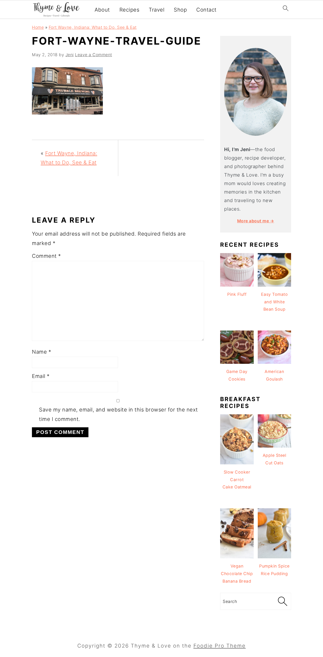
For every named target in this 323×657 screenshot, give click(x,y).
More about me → (255, 220)
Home (38, 27)
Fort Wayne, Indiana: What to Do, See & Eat (93, 27)
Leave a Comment (93, 54)
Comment (46, 256)
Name (41, 352)
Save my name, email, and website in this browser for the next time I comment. (118, 414)
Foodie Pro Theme (219, 646)
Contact (206, 10)
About (102, 10)
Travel (156, 10)
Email (41, 376)
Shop (180, 10)
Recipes (129, 10)
